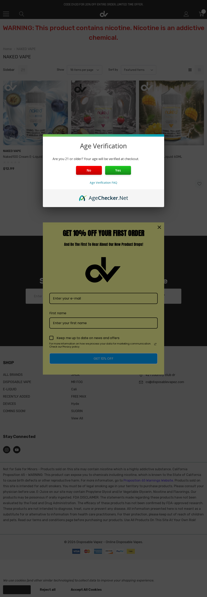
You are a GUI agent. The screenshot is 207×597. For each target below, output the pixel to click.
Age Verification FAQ (103, 182)
